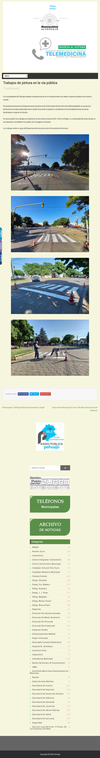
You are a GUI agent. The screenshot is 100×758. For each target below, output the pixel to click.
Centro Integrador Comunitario (46, 560)
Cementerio (37, 556)
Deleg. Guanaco (39, 589)
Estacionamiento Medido (43, 634)
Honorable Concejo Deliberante (46, 642)
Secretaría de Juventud (43, 706)
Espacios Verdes (40, 630)
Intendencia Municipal (42, 659)
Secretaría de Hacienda (43, 702)
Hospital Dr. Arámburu (42, 646)
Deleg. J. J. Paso (40, 593)
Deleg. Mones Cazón (41, 601)
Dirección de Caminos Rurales (46, 613)
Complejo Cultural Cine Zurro (46, 568)
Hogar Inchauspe (40, 638)
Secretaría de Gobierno (43, 698)
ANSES (35, 547)
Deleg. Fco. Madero (41, 584)
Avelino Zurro (38, 551)
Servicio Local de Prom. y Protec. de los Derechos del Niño (48, 728)
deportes (36, 609)
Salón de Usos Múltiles (43, 681)
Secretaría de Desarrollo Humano (48, 694)
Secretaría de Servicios (43, 719)
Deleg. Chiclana (39, 580)
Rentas (35, 677)
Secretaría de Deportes (43, 690)
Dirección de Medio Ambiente (46, 617)
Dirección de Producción (43, 626)
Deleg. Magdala (39, 597)
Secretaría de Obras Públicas (46, 710)
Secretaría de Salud (41, 714)
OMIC (34, 667)
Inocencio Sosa (39, 650)
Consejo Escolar (39, 576)
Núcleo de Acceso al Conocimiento (48, 663)
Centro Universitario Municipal (46, 564)
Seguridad (37, 723)
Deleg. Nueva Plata (41, 605)
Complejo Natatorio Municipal (46, 572)
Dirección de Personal (42, 622)
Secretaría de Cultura (42, 686)
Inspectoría (37, 655)
